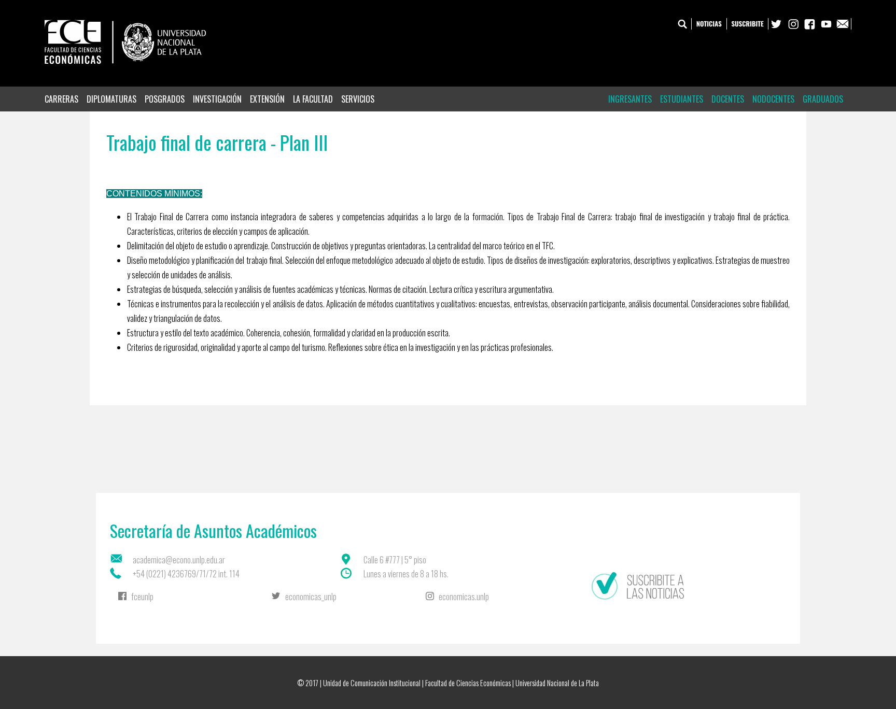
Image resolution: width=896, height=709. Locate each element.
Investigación (217, 99)
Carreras (61, 99)
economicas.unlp (464, 596)
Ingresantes (630, 99)
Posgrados (165, 99)
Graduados (823, 99)
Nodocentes (773, 99)
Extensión (267, 99)
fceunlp (142, 596)
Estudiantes (681, 99)
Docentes (727, 99)
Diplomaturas (111, 99)
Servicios (357, 99)
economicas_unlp (311, 596)
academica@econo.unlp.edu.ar (179, 560)
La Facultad (313, 99)
